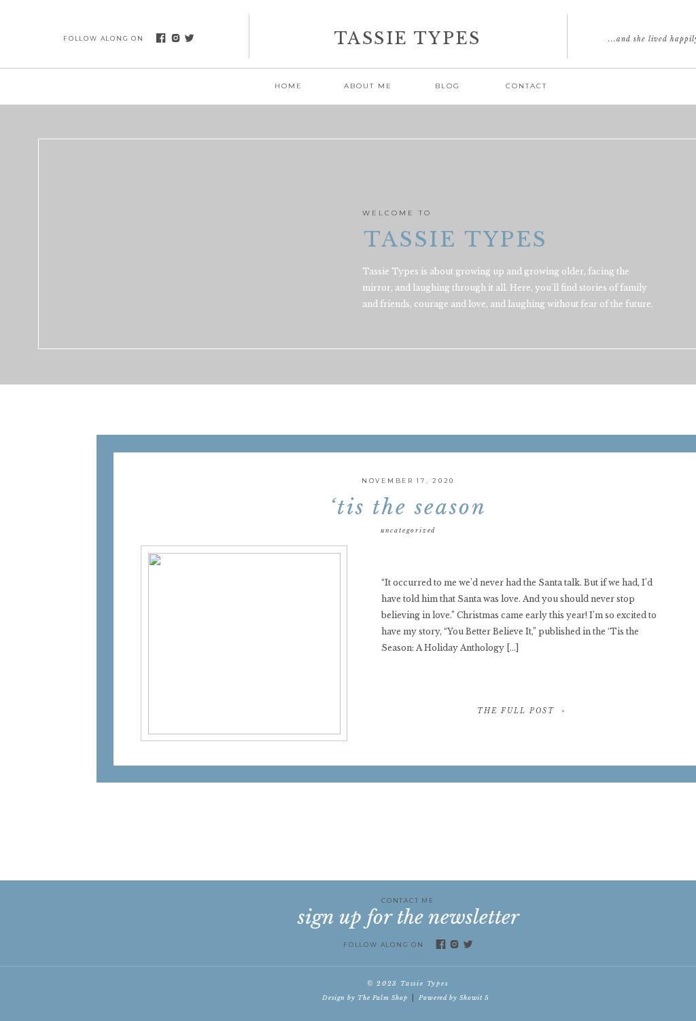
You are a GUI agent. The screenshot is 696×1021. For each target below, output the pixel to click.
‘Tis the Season (408, 507)
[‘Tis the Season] (244, 643)
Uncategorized (408, 530)
